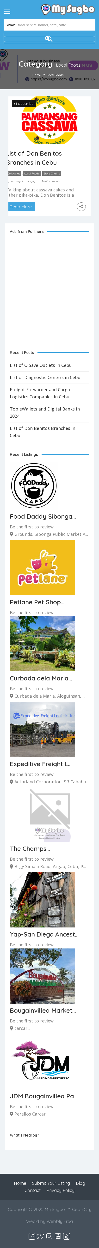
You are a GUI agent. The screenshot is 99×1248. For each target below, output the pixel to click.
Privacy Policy (60, 1190)
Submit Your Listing (51, 1183)
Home (36, 75)
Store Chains (51, 173)
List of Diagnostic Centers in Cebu (45, 377)
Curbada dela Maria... (41, 678)
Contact (33, 1190)
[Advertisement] (49, 288)
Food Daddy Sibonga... (43, 516)
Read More (21, 207)
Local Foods (31, 173)
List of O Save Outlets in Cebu (41, 365)
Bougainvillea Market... (43, 1010)
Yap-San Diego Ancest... (44, 934)
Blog (80, 1183)
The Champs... (30, 849)
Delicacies (13, 173)
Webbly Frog (60, 1221)
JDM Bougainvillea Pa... (44, 1096)
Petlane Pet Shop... (37, 602)
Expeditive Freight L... (41, 764)
